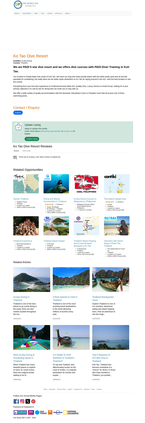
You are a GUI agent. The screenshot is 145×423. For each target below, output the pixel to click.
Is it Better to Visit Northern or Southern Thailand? (63, 357)
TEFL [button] (43, 13)
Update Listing (31, 139)
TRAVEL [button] (17, 13)
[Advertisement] (72, 32)
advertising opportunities (50, 131)
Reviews (16, 151)
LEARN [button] (49, 13)
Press (93, 389)
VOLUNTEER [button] (27, 13)
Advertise (87, 389)
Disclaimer (52, 389)
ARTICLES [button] (58, 13)
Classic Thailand (20, 199)
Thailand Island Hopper (54, 241)
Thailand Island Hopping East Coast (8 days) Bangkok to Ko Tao (85, 243)
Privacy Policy (61, 389)
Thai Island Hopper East (115, 199)
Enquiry (18, 112)
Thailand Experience (22, 241)
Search (70, 389)
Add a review (27, 151)
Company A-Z (78, 389)
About (45, 389)
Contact (99, 389)
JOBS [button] (36, 13)
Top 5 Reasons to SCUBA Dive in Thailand (101, 357)
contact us (68, 131)
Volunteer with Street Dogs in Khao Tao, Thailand (113, 243)
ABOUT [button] (67, 13)
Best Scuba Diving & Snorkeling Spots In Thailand (23, 357)
